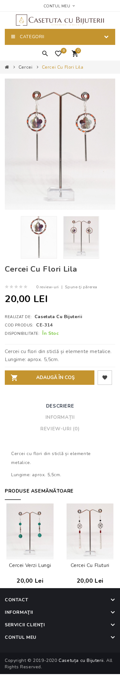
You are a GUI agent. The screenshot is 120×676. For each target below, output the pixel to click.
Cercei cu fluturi (90, 565)
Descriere (60, 406)
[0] (59, 55)
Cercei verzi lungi (30, 565)
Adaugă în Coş (55, 377)
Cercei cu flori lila (63, 67)
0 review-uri (47, 287)
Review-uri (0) (59, 429)
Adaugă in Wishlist (105, 377)
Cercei (26, 67)
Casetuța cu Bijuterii (81, 660)
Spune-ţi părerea (81, 287)
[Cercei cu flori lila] (39, 237)
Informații (60, 417)
